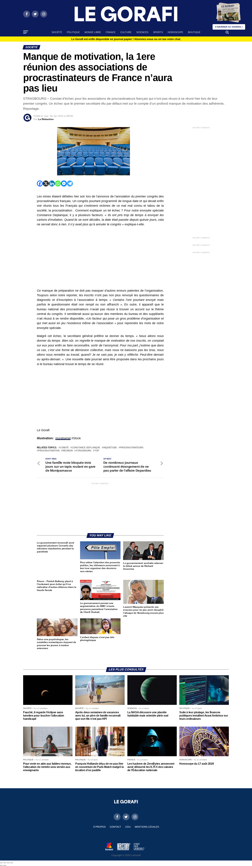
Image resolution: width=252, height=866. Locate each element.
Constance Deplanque (86, 448)
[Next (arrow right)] (4, 865)
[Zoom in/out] (11, 862)
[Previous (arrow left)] (1, 865)
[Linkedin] (52, 183)
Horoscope (175, 32)
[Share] (4, 862)
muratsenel (63, 438)
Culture (125, 32)
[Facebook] (40, 183)
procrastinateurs (131, 448)
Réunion (68, 451)
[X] (46, 183)
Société (57, 32)
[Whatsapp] (58, 183)
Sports (158, 32)
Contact (115, 826)
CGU (128, 826)
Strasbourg (83, 451)
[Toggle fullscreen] (8, 862)
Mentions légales (147, 826)
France (111, 32)
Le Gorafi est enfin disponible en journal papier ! (126, 39)
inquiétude (110, 448)
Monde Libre (93, 32)
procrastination (48, 451)
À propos (99, 826)
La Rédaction (46, 119)
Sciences (142, 32)
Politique (73, 32)
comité (64, 448)
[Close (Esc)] (1, 862)
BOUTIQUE (194, 32)
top (96, 451)
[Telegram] (70, 183)
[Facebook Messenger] (64, 183)
